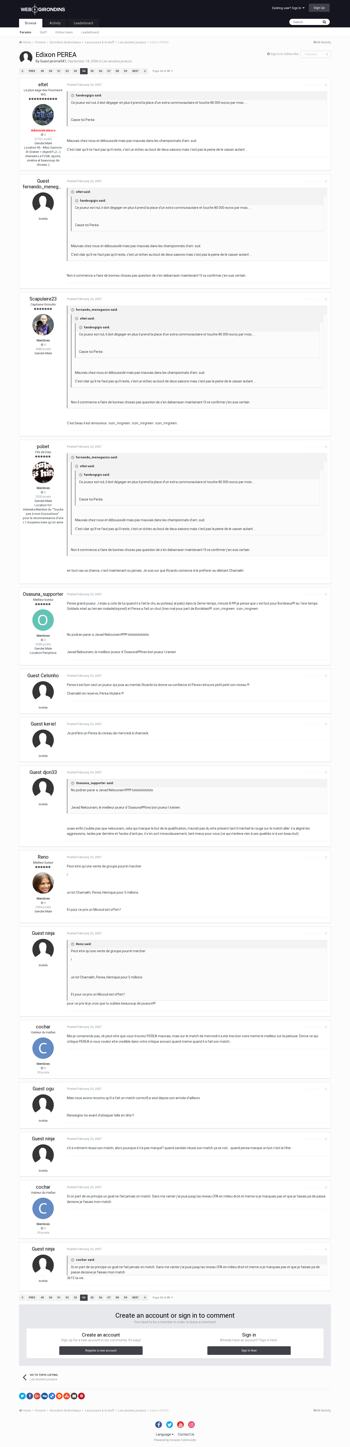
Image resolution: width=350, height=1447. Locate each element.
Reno (43, 857)
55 (92, 71)
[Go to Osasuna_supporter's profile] (43, 620)
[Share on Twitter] (22, 1396)
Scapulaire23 (43, 299)
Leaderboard (90, 32)
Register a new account (101, 1350)
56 (100, 71)
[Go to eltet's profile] (43, 114)
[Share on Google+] (37, 1396)
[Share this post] (326, 85)
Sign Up (319, 8)
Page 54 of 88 (162, 71)
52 (67, 71)
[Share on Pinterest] (81, 1396)
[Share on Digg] (44, 1396)
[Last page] (145, 71)
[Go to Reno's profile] (43, 883)
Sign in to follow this (284, 54)
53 (75, 71)
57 (108, 71)
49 (42, 71)
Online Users (64, 32)
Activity (55, 23)
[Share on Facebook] (29, 1396)
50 (50, 71)
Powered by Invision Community (175, 1440)
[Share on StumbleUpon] (66, 1396)
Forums (25, 32)
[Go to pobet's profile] (43, 472)
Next (135, 71)
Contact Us (186, 1434)
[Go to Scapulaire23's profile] (43, 324)
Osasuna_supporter (43, 594)
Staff (43, 32)
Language (164, 1434)
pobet (43, 446)
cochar (43, 1027)
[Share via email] (74, 1396)
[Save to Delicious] (52, 1396)
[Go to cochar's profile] (43, 1048)
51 (58, 71)
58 (117, 71)
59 (125, 71)
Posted (84, 84)
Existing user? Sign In (287, 8)
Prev (32, 71)
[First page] (22, 71)
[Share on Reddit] (59, 1396)
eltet (43, 84)
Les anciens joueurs (117, 61)
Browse (30, 23)
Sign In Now (249, 1350)
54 (83, 71)
